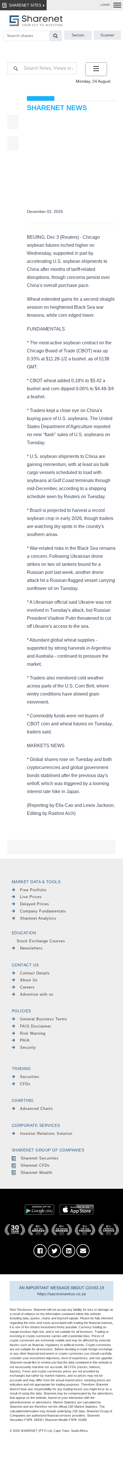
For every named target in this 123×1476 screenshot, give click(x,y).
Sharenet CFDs (35, 1165)
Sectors (78, 35)
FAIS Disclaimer (35, 1026)
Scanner (107, 35)
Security (28, 1047)
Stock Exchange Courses (41, 941)
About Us (29, 980)
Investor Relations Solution (46, 1133)
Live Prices (31, 897)
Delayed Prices (34, 904)
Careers (27, 987)
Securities (29, 1077)
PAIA (25, 1040)
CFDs (25, 1084)
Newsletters (31, 948)
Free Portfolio (33, 890)
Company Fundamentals (43, 911)
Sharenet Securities (40, 1158)
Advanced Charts (36, 1108)
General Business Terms (43, 1019)
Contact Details (35, 973)
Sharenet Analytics (38, 918)
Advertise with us (36, 994)
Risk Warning (32, 1033)
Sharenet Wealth (36, 1172)
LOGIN (105, 4)
